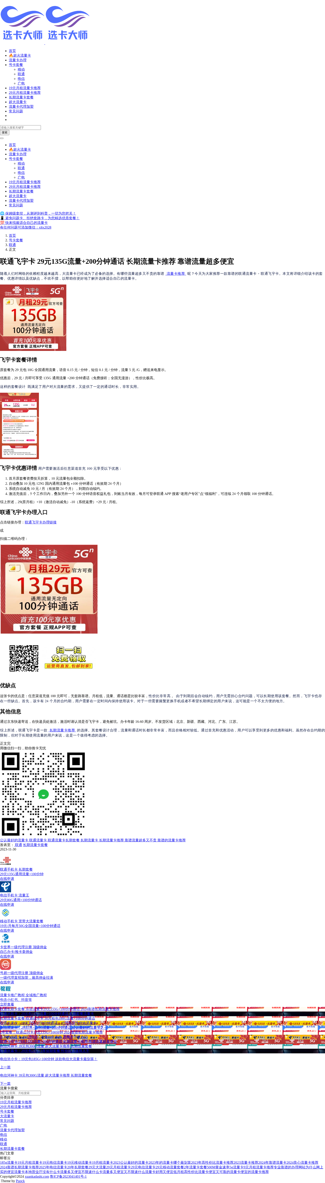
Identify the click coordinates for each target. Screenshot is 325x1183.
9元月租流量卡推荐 (259, 1167)
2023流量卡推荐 (245, 1162)
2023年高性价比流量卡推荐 (212, 1162)
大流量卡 (7, 1116)
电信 (21, 79)
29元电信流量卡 (143, 1167)
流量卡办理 (18, 60)
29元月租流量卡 (118, 1167)
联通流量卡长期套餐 (63, 840)
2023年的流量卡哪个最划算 (170, 1162)
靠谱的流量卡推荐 (171, 840)
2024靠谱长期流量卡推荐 (19, 1167)
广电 (21, 83)
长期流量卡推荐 (62, 730)
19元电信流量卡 (54, 1162)
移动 (21, 69)
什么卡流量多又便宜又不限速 (115, 1172)
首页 (12, 51)
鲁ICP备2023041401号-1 (68, 1176)
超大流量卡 (18, 102)
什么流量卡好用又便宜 (155, 1172)
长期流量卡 (89, 840)
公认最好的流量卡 (14, 840)
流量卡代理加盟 (21, 106)
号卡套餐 (16, 65)
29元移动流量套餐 (170, 1167)
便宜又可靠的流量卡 (225, 1172)
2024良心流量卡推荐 (302, 1162)
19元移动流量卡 (79, 1162)
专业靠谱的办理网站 (290, 1167)
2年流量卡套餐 (195, 1167)
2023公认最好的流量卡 (131, 1162)
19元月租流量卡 (30, 1162)
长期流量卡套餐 (21, 97)
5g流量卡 (236, 1167)
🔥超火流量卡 (20, 55)
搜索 (5, 132)
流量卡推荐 (175, 273)
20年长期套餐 (77, 1167)
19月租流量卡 (102, 1162)
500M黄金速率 (218, 1167)
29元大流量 (97, 1167)
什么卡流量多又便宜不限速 (71, 1172)
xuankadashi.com (37, 1176)
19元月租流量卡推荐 (25, 88)
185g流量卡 (9, 1162)
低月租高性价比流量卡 (191, 1172)
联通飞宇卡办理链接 (41, 522)
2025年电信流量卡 (53, 1167)
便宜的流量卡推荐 (255, 1172)
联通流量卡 (37, 840)
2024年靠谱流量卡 (272, 1162)
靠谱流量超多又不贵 (140, 840)
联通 (21, 74)
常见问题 (16, 111)
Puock (20, 1181)
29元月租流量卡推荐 (25, 92)
